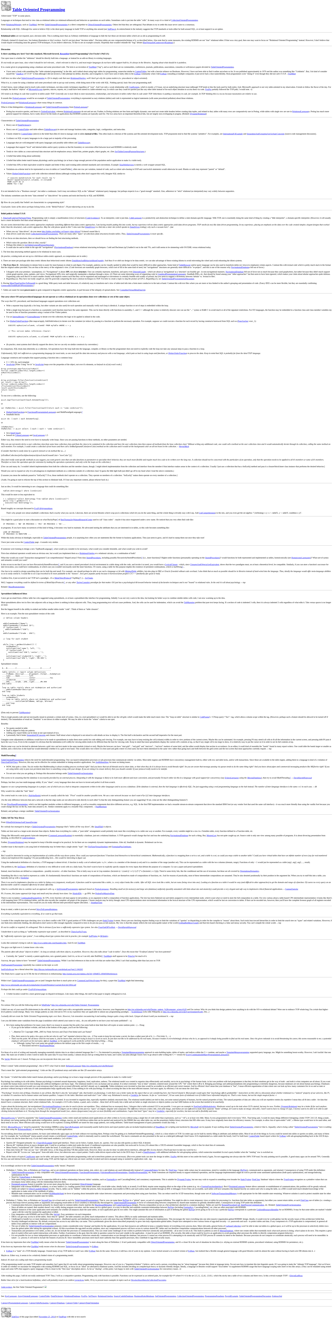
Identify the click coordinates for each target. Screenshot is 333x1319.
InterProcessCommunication (252, 1205)
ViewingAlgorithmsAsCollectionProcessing (148, 1280)
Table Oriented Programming (38, 9)
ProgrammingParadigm (214, 1296)
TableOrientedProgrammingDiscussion (178, 279)
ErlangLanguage (232, 778)
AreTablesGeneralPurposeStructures (129, 151)
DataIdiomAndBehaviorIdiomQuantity (88, 260)
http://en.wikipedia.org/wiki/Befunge (97, 1066)
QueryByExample (72, 1127)
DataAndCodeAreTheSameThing (17, 218)
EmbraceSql (277, 1296)
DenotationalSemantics (249, 871)
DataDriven (90, 227)
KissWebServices (127, 165)
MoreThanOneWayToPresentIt (22, 283)
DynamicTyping (184, 1179)
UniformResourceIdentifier (268, 1210)
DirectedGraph (139, 272)
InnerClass (14, 433)
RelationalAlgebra (78, 78)
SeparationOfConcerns (36, 735)
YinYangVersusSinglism (98, 847)
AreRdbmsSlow (102, 762)
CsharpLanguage (22, 435)
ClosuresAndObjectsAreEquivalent (204, 564)
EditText (15, 1317)
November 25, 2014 (47, 1317)
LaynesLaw (79, 1280)
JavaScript (10, 364)
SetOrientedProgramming (67, 889)
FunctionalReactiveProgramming (113, 1172)
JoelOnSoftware (7, 969)
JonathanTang (96, 902)
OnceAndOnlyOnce (9, 762)
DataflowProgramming (138, 1172)
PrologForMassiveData (104, 893)
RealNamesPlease (47, 1045)
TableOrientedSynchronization (80, 773)
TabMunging (189, 602)
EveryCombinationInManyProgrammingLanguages (207, 1055)
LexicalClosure (171, 564)
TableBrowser (50, 129)
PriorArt (131, 956)
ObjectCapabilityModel (38, 1189)
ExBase (137, 74)
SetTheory (21, 867)
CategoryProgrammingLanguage (14, 1303)
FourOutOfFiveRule (106, 927)
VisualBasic (160, 1127)
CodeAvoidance (92, 218)
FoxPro (208, 89)
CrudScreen (134, 87)
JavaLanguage (39, 435)
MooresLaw (212, 835)
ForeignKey (111, 1179)
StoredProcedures (93, 558)
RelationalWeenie (13, 25)
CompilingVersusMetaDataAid (132, 290)
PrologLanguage (19, 98)
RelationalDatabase (72, 1296)
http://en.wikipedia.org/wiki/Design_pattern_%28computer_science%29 (157, 1009)
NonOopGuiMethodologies (204, 1106)
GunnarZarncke (291, 889)
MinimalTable (130, 571)
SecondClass (46, 1200)
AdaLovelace (6, 1287)
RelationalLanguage (27, 103)
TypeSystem (289, 1179)
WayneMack (184, 446)
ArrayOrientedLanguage (28, 1296)
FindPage (62, 1317)
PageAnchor (243, 321)
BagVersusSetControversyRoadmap (158, 42)
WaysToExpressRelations (46, 909)
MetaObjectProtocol (63, 578)
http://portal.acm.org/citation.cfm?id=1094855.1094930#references (90, 974)
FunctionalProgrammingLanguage (41, 412)
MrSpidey (104, 936)
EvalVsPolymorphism (43, 508)
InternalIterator (18, 317)
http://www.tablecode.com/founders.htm (50, 943)
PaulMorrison (101, 807)
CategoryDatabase (57, 1303)
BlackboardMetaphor (103, 1205)
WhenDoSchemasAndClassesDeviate (21, 822)
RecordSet (64, 54)
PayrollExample (231, 1296)
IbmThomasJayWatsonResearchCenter (76, 520)
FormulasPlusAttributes (121, 847)
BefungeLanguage (73, 1066)
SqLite (7, 1059)
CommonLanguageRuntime (60, 835)
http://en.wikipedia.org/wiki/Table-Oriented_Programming (75, 1005)
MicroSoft (194, 1127)
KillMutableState (57, 1193)
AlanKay (20, 74)
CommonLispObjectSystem (88, 980)
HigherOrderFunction (21, 173)
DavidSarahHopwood (303, 778)
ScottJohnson (136, 1012)
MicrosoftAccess (35, 89)
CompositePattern (150, 1170)
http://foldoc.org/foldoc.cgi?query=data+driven (61, 231)
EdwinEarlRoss (296, 1276)
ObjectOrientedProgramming (100, 25)
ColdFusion (204, 717)
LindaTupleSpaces (124, 1205)
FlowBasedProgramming (17, 804)
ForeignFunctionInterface (211, 1186)
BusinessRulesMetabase (144, 1296)
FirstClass (45, 1170)
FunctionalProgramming (89, 1172)
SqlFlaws (111, 29)
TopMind (33, 25)
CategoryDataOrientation (88, 1303)
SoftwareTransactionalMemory (224, 1193)
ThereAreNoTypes (79, 932)
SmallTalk (99, 827)
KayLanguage (11, 1296)
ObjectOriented (86, 1184)
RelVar (243, 1170)
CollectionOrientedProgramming (184, 20)
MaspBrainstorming (16, 587)
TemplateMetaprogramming (132, 1052)
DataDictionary (24, 125)
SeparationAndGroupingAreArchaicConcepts (265, 134)
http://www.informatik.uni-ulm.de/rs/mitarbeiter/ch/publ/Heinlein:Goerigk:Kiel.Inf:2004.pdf (38, 985)
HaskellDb (77, 893)
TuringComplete (83, 582)
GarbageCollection (233, 1226)
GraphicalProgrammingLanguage (171, 274)
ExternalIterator (33, 317)
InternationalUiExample (233, 134)
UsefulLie (134, 1095)
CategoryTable (72, 1303)
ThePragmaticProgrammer (12, 965)
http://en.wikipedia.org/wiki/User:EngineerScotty (183, 1012)
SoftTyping (93, 936)
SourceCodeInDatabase (123, 1296)
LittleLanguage (135, 218)
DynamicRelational (198, 114)
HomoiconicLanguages (300, 558)
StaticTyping (108, 920)
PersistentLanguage (19, 1184)
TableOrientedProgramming (56, 25)
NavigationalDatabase (64, 247)
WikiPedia (45, 1005)
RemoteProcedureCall (231, 1205)
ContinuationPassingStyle (31, 898)
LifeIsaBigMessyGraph (188, 923)
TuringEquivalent (48, 111)
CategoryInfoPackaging (39, 1303)
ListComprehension (207, 513)
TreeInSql (24, 878)
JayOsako (89, 578)
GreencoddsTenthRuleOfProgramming (17, 285)
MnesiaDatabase (254, 778)
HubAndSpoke (34, 795)
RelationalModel (24, 1129)
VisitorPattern (24, 1177)
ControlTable (140, 71)
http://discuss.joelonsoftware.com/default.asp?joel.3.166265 (58, 969)
